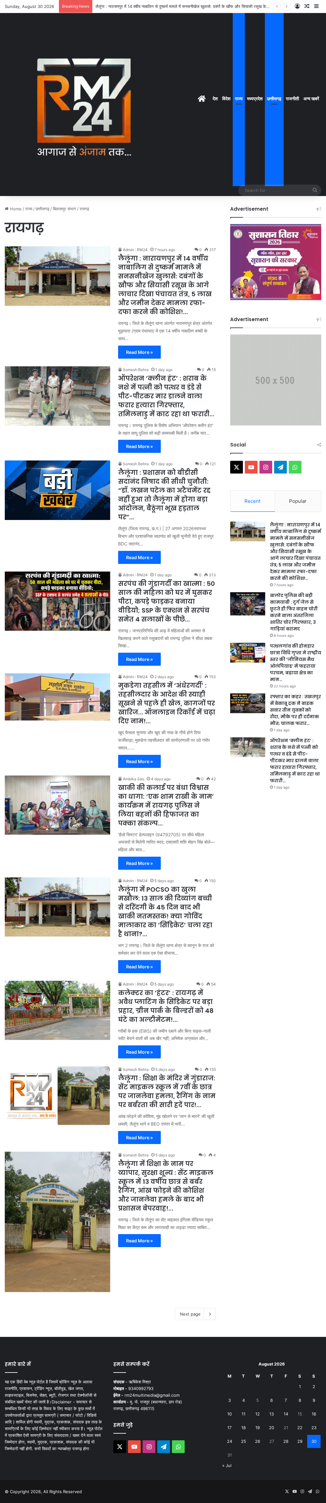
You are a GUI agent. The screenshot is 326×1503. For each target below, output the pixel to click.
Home (15, 208)
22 (299, 1427)
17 (229, 1427)
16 (314, 1413)
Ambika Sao (133, 778)
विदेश (226, 98)
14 (286, 1413)
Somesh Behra (136, 369)
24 (229, 1441)
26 (257, 1441)
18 (243, 1427)
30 (313, 1441)
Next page (190, 1314)
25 (243, 1441)
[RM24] (84, 104)
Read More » (139, 352)
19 (257, 1427)
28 (285, 1441)
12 (257, 1413)
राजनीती (292, 98)
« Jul (226, 1465)
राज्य (239, 98)
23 (313, 1427)
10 (229, 1413)
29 (299, 1441)
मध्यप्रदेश (255, 98)
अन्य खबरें (311, 98)
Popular (298, 501)
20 (271, 1427)
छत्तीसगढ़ (274, 98)
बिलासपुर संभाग (64, 208)
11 (243, 1413)
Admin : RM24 (135, 249)
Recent (252, 501)
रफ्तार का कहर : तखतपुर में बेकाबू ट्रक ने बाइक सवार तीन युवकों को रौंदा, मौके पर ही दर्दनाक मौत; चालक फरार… (295, 710)
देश (215, 98)
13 (271, 1413)
